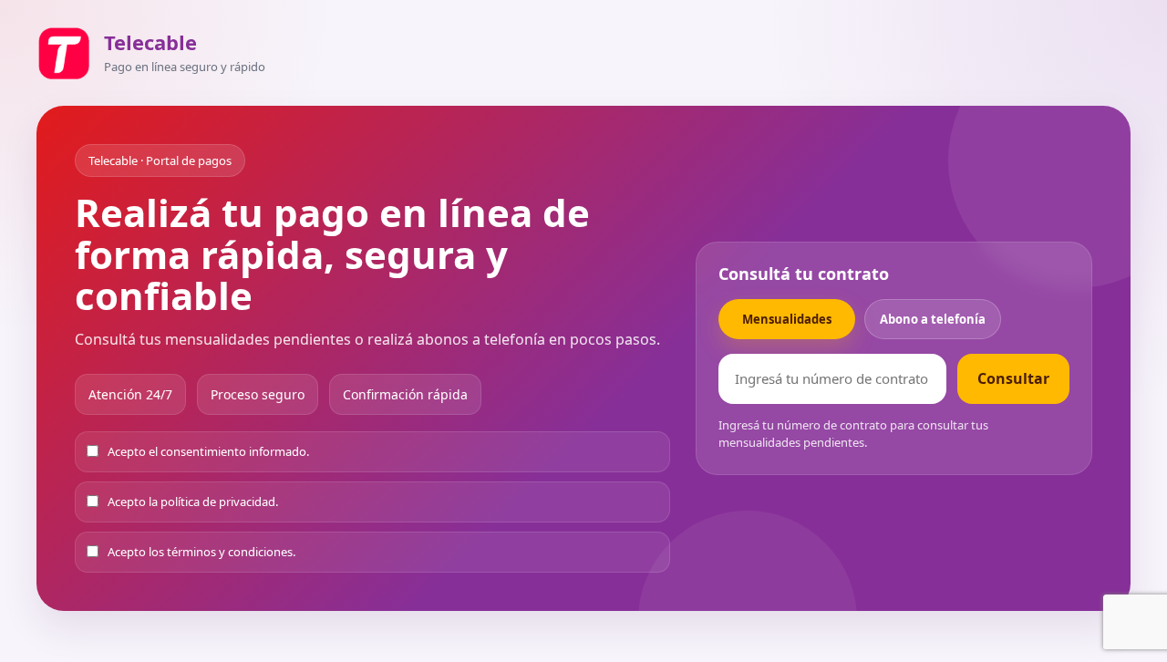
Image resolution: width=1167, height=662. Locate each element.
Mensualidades (786, 319)
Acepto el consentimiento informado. (208, 451)
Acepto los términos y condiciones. (201, 551)
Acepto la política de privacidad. (193, 501)
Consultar (1013, 378)
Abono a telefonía (933, 319)
